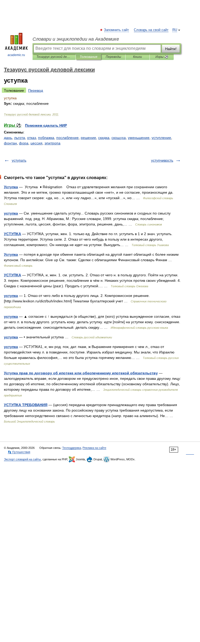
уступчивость (162, 160)
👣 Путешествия (19, 452)
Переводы (113, 57)
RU (174, 30)
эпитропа (52, 143)
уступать (19, 160)
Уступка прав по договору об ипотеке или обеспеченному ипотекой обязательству (81, 373)
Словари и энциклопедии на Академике (76, 39)
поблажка (46, 138)
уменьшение (138, 138)
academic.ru (16, 55)
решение (88, 138)
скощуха (118, 138)
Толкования (88, 57)
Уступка (11, 187)
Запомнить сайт (116, 30)
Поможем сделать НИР (46, 125)
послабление (67, 138)
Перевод (35, 90)
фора (23, 143)
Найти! (171, 49)
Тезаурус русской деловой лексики (54, 57)
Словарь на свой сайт (151, 30)
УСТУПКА (12, 234)
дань (8, 138)
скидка (103, 138)
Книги (137, 57)
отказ (31, 138)
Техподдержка (71, 447)
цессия (36, 143)
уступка (11, 213)
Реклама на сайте (94, 447)
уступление (161, 138)
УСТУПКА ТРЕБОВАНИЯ (25, 405)
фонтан (10, 143)
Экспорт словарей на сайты (22, 459)
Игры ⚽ (161, 57)
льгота (19, 138)
